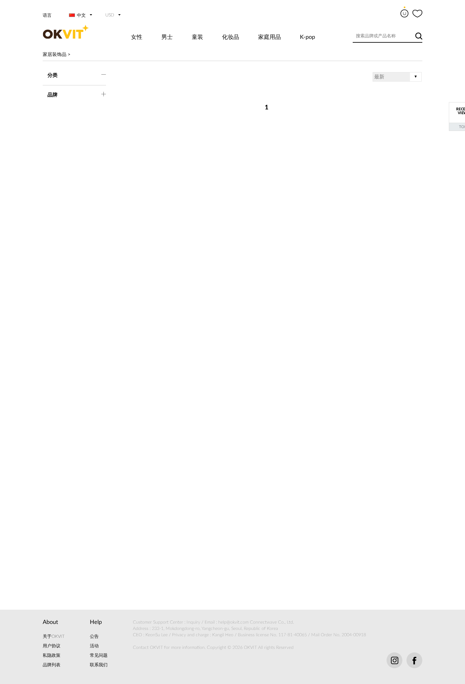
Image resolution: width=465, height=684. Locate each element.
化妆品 (230, 37)
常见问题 (99, 655)
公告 (94, 636)
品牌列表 (51, 665)
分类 (52, 75)
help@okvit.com (233, 622)
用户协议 (51, 646)
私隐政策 (51, 655)
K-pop (307, 37)
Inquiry (193, 622)
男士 (167, 37)
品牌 (52, 94)
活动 (94, 646)
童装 (197, 37)
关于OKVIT (54, 636)
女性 (136, 37)
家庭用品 (269, 37)
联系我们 (99, 665)
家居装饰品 (54, 54)
